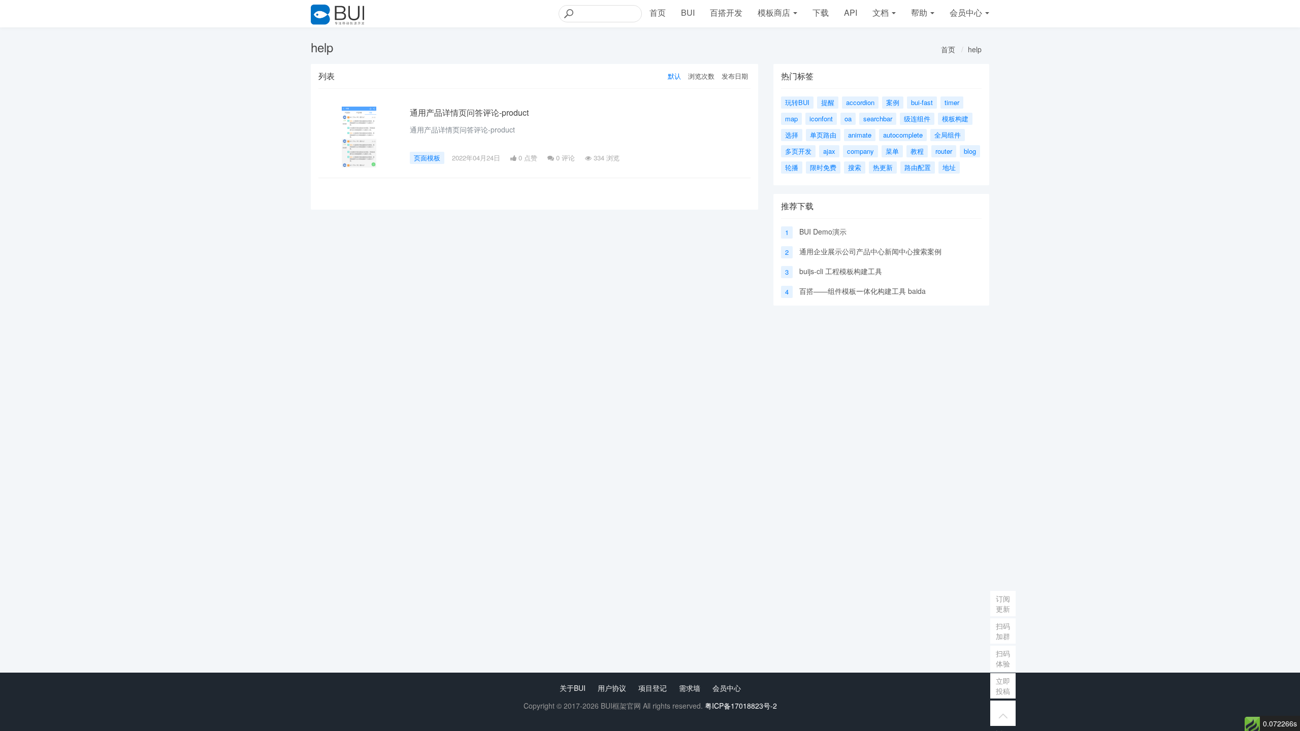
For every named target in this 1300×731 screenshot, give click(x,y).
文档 (881, 12)
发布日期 (735, 76)
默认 (674, 76)
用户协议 (612, 688)
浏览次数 (701, 76)
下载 (820, 12)
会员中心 (726, 688)
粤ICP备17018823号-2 (741, 706)
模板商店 (775, 12)
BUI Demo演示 (823, 231)
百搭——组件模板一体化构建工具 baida (862, 291)
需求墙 (689, 688)
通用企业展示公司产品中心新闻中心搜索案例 (870, 251)
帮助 (920, 12)
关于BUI (573, 688)
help (975, 49)
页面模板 (427, 157)
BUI (688, 12)
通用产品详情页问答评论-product (469, 112)
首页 (657, 12)
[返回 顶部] (1003, 713)
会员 (966, 12)
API (850, 12)
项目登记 (652, 688)
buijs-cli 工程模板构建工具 (840, 271)
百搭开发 (726, 12)
